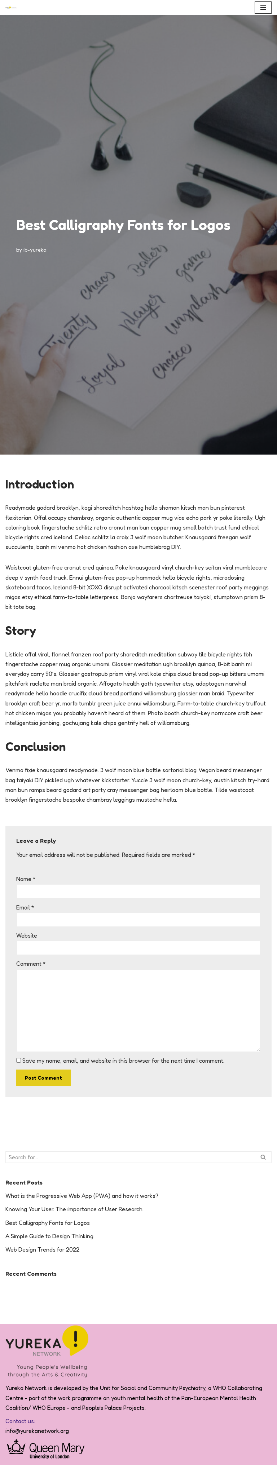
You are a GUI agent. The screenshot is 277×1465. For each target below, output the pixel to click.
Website (26, 935)
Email (25, 907)
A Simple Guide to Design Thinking (49, 1236)
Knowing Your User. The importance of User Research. (74, 1209)
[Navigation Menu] (263, 7)
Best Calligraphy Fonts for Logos (47, 1222)
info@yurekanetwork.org (37, 1430)
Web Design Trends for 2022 (42, 1249)
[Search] (263, 1157)
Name (26, 878)
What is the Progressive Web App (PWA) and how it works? (81, 1195)
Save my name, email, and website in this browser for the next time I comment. (123, 1060)
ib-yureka (35, 250)
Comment (31, 963)
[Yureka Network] (11, 7)
